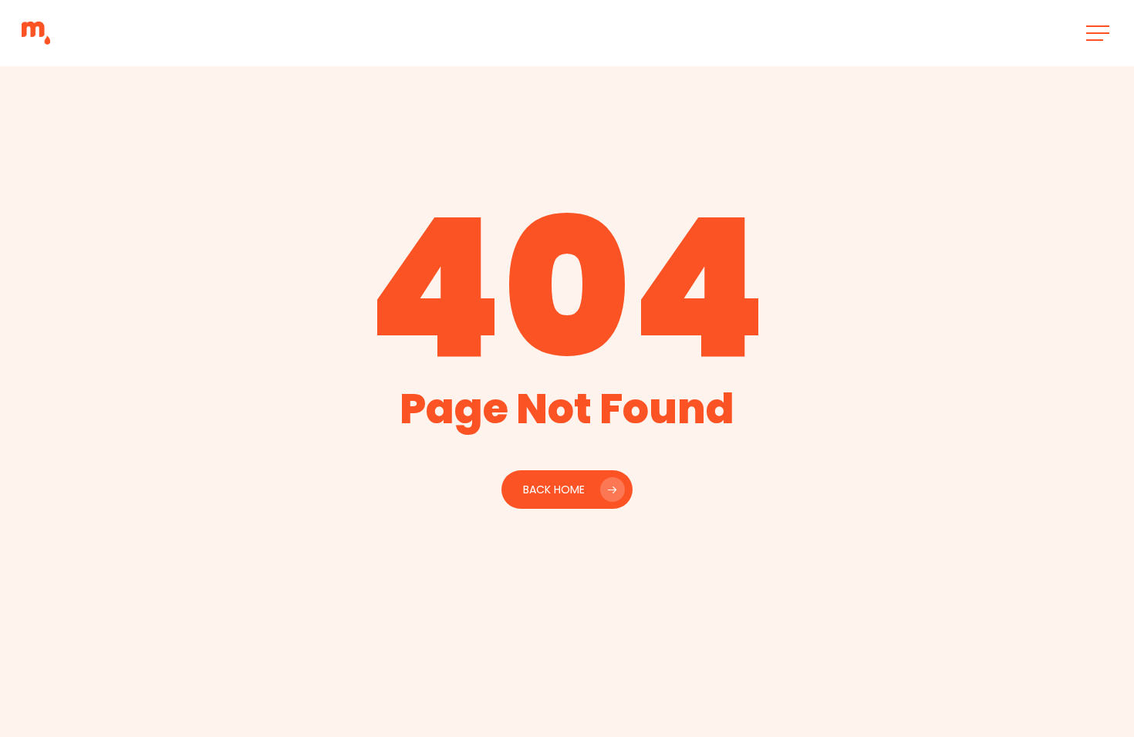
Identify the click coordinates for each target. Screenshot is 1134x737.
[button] (1099, 33)
